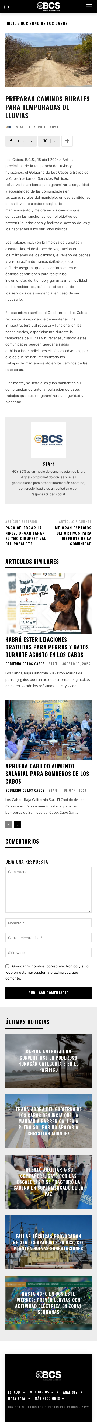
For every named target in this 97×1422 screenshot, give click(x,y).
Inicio (11, 23)
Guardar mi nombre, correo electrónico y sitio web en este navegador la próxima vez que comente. (47, 972)
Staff (20, 127)
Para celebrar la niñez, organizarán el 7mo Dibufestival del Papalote (25, 535)
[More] (67, 141)
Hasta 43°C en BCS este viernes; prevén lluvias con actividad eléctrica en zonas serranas (48, 1303)
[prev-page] (8, 824)
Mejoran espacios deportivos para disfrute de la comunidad (73, 535)
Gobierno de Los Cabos (44, 23)
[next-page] (17, 824)
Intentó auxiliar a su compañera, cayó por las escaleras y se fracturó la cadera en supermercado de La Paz (48, 1181)
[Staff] (10, 127)
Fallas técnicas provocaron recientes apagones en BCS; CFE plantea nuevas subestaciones (48, 1242)
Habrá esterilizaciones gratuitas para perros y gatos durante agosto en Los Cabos (47, 647)
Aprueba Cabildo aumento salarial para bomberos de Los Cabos (47, 773)
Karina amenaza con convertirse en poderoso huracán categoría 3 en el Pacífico (48, 1060)
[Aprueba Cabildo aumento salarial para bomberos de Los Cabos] (48, 730)
